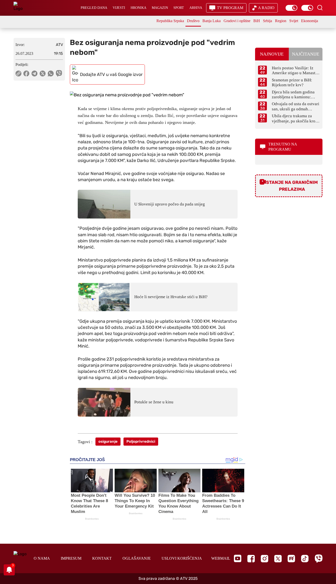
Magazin (160, 8)
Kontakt (102, 558)
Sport (178, 8)
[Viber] (318, 558)
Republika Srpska (170, 21)
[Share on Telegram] (34, 73)
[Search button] (319, 7)
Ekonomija (309, 21)
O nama (42, 558)
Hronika (138, 8)
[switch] (291, 8)
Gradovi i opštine (237, 21)
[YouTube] (237, 558)
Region (280, 21)
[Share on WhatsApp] (51, 73)
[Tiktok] (305, 558)
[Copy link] (18, 73)
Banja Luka (211, 21)
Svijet (293, 21)
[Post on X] (43, 73)
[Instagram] (264, 558)
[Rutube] (291, 558)
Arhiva (195, 8)
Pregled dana (94, 8)
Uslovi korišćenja (182, 558)
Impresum (71, 558)
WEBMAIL (220, 558)
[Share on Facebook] (26, 73)
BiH (256, 21)
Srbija (267, 21)
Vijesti (119, 8)
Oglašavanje (136, 558)
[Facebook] (251, 558)
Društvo (193, 21)
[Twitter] (278, 558)
